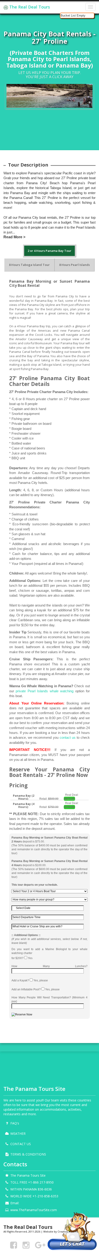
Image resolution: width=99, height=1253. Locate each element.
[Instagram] (26, 1244)
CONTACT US (20, 1144)
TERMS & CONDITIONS (28, 1154)
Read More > (14, 237)
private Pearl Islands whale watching (44, 691)
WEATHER (18, 1133)
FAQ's (14, 1123)
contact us (68, 737)
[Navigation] (90, 7)
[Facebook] (13, 1244)
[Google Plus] (40, 1244)
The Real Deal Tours (29, 7)
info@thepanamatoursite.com (42, 1203)
